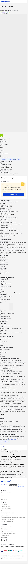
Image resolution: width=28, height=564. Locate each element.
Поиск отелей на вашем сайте (8, 533)
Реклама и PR (4, 537)
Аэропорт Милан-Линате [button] (6, 235)
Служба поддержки (5, 506)
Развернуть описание (6, 253)
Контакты (3, 495)
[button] (13, 22)
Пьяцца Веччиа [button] (4, 227)
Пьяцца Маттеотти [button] (5, 205)
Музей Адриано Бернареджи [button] (7, 211)
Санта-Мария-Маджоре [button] (6, 222)
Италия (2, 446)
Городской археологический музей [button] (9, 230)
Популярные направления (7, 510)
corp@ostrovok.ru (11, 439)
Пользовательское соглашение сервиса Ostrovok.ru (13, 517)
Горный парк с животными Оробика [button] (9, 224)
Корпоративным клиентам (7, 531)
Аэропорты (3, 232)
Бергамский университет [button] (6, 228)
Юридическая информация (7, 513)
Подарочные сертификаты (7, 521)
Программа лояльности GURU (8, 519)
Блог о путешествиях (6, 508)
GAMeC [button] (2, 216)
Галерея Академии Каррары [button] (7, 217)
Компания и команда (6, 492)
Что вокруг (3, 203)
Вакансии (3, 497)
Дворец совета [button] (4, 225)
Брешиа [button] (2, 236)
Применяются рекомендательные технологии (12, 558)
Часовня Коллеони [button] (5, 221)
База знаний (4, 504)
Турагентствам (4, 529)
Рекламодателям (5, 535)
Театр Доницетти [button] (4, 206)
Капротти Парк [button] (4, 208)
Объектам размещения (6, 526)
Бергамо (3, 448)
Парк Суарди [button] (3, 213)
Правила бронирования (6, 515)
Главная (3, 445)
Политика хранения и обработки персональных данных (12, 556)
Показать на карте (5, 12)
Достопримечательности (6, 214)
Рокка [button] (1, 219)
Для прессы (4, 499)
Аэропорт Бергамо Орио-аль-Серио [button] (9, 233)
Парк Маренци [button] (4, 209)
